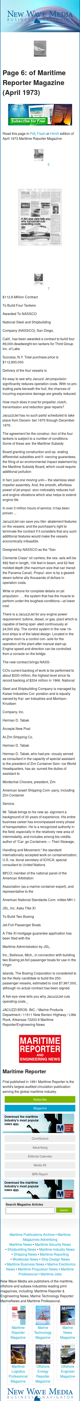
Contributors (40, 1138)
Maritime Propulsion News (38, 1269)
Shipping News (25, 1254)
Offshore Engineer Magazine (67, 1371)
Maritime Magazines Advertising (47, 1237)
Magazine (40, 1108)
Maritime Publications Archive (32, 1234)
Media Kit (40, 1165)
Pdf (32, 133)
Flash (41, 133)
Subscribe (40, 1099)
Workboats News (25, 1259)
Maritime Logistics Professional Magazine (18, 1374)
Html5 (54, 133)
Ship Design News (55, 1259)
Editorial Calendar (40, 1156)
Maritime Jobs (51, 1274)
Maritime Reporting (54, 1254)
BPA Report (40, 1174)
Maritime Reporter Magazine (18, 1332)
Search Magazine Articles (24, 1204)
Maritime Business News (26, 1264)
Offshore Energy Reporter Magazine (42, 1374)
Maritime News (20, 1244)
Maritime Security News (53, 1244)
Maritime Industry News (57, 1249)
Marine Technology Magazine (43, 1332)
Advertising (40, 1147)
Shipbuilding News (21, 1249)
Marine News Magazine (67, 1332)
